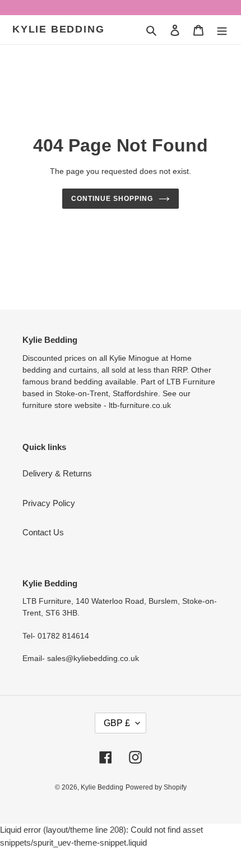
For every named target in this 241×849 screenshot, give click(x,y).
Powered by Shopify (156, 787)
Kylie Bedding (58, 29)
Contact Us (43, 532)
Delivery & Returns (57, 473)
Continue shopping (112, 199)
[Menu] (222, 30)
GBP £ (117, 723)
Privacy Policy (48, 503)
